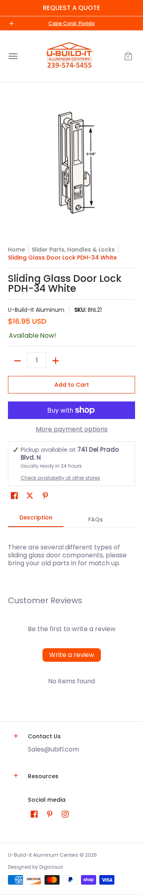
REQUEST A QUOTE (71, 7)
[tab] (36, 520)
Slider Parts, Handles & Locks (73, 250)
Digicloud (51, 867)
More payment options (72, 429)
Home (16, 250)
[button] (128, 56)
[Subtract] (17, 360)
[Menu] (12, 56)
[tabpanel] (71, 547)
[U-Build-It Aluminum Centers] (69, 56)
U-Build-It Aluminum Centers (43, 855)
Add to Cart (71, 385)
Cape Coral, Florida (71, 23)
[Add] (55, 360)
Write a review (71, 654)
